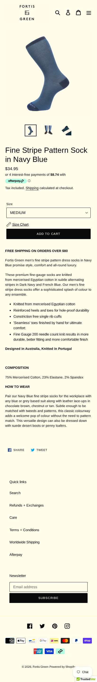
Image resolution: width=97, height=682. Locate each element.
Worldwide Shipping (24, 542)
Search (14, 493)
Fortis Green (40, 666)
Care (13, 517)
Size (9, 204)
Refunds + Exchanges (26, 505)
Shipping (32, 188)
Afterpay (15, 554)
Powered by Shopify (62, 666)
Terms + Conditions (24, 530)
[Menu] (89, 12)
